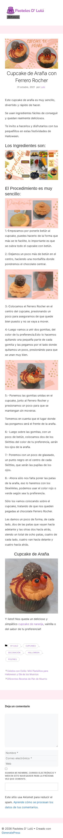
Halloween (33, 652)
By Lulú (14, 646)
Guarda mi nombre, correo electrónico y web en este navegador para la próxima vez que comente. (30, 775)
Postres (12, 659)
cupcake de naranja (30, 624)
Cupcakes (31, 646)
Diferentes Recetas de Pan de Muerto (27, 678)
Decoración (14, 652)
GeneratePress (11, 832)
